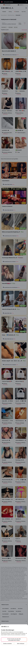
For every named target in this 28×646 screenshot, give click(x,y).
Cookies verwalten (7, 643)
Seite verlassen (20, 643)
